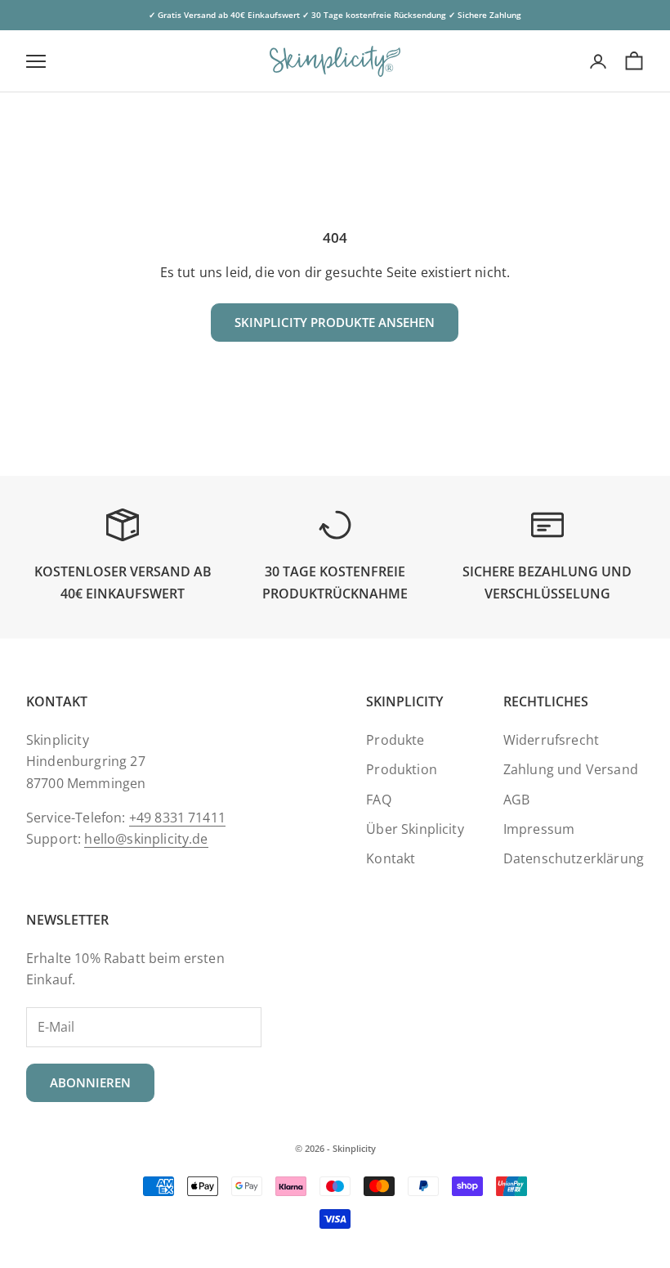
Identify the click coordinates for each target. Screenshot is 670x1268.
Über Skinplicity (415, 829)
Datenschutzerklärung (573, 858)
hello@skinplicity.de (146, 839)
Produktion (401, 769)
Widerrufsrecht (551, 740)
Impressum (538, 829)
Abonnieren (90, 1082)
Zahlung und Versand (570, 769)
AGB (516, 800)
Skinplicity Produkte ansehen (334, 322)
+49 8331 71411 (177, 818)
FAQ (378, 800)
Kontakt (390, 858)
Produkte (395, 740)
